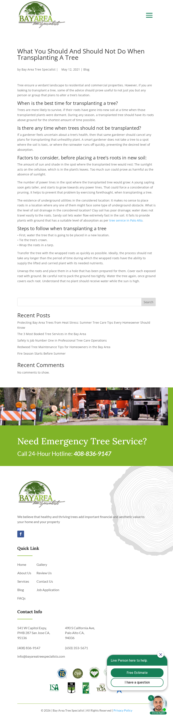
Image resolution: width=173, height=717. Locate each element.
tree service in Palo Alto (125, 220)
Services (23, 581)
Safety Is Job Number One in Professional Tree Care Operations (62, 340)
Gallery (41, 564)
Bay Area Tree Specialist (38, 69)
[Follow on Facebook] (20, 534)
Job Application (47, 590)
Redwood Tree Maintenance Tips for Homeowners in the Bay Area (63, 347)
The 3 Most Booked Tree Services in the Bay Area (51, 334)
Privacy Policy (123, 710)
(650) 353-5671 (76, 648)
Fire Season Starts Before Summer (41, 353)
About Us (24, 573)
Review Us (44, 573)
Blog (86, 69)
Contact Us (44, 581)
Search (148, 302)
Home (21, 564)
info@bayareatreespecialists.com (41, 656)
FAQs (21, 598)
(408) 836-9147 (28, 648)
